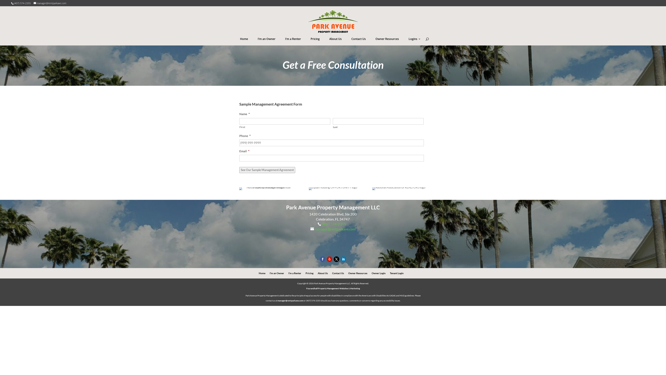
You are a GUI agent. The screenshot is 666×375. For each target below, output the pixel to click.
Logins (413, 39)
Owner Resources (387, 39)
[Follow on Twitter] (336, 259)
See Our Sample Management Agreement (267, 170)
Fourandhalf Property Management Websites (327, 288)
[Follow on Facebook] (322, 259)
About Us (335, 39)
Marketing (355, 288)
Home (244, 39)
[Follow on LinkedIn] (343, 259)
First (242, 127)
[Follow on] (329, 259)
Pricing (315, 39)
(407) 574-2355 (22, 3)
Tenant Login (397, 273)
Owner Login (379, 273)
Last (335, 127)
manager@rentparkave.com (335, 229)
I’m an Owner (266, 39)
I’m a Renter (293, 39)
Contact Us (358, 39)
